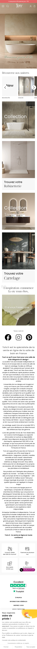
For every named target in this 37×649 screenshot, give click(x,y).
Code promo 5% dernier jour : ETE (18, 1)
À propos (18, 597)
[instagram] (19, 337)
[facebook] (8, 337)
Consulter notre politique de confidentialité (14, 640)
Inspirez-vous (18, 605)
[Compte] (31, 6)
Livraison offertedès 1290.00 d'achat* (9, 553)
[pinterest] (29, 337)
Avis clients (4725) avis (9, 568)
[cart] (34, 6)
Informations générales (18, 601)
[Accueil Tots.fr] (19, 6)
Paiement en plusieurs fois (27, 553)
